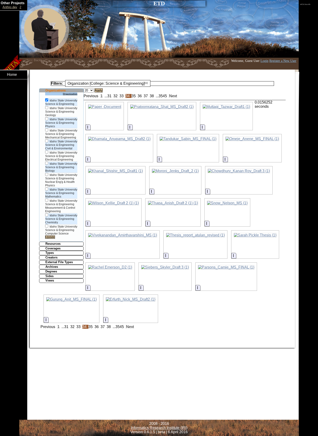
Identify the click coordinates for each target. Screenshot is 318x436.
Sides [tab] (49, 276)
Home (12, 75)
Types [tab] (49, 253)
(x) (146, 82)
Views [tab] (49, 280)
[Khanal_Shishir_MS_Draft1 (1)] (115, 171)
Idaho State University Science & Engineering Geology (61, 112)
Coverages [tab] (53, 248)
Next (173, 96)
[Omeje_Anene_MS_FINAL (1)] (252, 139)
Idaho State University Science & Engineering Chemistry (61, 219)
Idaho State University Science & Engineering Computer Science (61, 230)
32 (115, 96)
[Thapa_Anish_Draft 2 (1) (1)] (173, 203)
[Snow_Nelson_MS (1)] (227, 203)
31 (109, 96)
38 (152, 96)
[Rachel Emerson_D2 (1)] (110, 267)
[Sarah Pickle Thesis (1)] (255, 235)
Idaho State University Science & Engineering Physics (61, 123)
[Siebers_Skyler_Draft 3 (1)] (165, 267)
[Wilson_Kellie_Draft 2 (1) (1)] (113, 203)
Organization (70, 94)
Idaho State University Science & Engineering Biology (61, 167)
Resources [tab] (53, 243)
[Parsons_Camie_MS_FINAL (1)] (226, 267)
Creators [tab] (51, 257)
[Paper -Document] (104, 106)
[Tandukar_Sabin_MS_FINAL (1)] (188, 139)
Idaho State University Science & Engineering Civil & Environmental (61, 145)
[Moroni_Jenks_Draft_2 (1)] (175, 171)
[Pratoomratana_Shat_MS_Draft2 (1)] (162, 106)
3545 (163, 96)
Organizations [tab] (55, 90)
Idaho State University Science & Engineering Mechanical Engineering (61, 134)
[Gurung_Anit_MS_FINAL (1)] (71, 299)
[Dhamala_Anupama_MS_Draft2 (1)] (119, 139)
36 (140, 96)
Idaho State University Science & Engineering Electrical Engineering (61, 156)
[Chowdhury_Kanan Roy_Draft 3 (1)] (239, 171)
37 (146, 96)
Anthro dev (10, 7)
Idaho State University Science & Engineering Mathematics (61, 193)
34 (127, 96)
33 (121, 96)
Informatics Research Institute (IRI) (159, 428)
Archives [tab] (51, 266)
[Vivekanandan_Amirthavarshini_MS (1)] (122, 235)
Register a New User (282, 61)
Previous (91, 96)
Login (264, 61)
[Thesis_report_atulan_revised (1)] (195, 235)
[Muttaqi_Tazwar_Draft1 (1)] (226, 106)
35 (134, 96)
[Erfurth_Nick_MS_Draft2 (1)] (131, 299)
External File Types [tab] (59, 262)
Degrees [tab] (51, 271)
